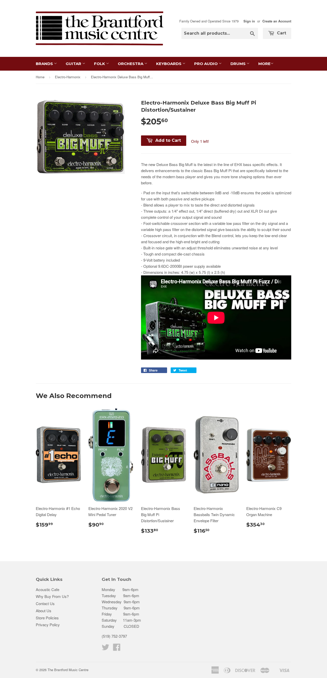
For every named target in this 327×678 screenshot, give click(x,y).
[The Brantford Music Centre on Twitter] (105, 648)
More (264, 63)
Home (40, 76)
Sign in (249, 21)
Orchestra (131, 63)
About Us (43, 610)
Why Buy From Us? (52, 596)
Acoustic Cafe (47, 589)
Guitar (74, 63)
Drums (238, 63)
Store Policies (47, 617)
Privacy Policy (48, 624)
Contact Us (45, 603)
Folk (100, 63)
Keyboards (169, 63)
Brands (45, 63)
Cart (281, 33)
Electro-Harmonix (67, 76)
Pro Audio (206, 63)
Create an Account (276, 21)
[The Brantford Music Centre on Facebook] (117, 648)
